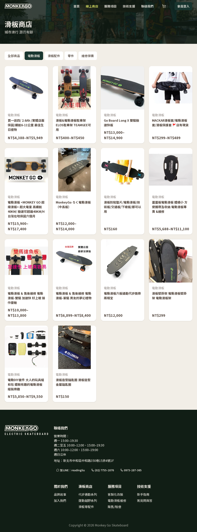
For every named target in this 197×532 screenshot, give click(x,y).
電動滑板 (34, 55)
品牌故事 (60, 494)
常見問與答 (144, 500)
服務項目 (110, 6)
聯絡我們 (147, 6)
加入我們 (60, 500)
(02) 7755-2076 (104, 470)
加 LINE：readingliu (72, 470)
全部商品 (14, 55)
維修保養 (88, 55)
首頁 (76, 6)
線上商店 (92, 6)
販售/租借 (114, 506)
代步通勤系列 (87, 494)
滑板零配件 (86, 506)
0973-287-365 (133, 470)
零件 (71, 55)
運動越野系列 (87, 500)
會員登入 (183, 6)
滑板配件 (54, 55)
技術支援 (129, 6)
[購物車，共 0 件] (164, 6)
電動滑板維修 (117, 500)
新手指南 (143, 494)
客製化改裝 (115, 494)
